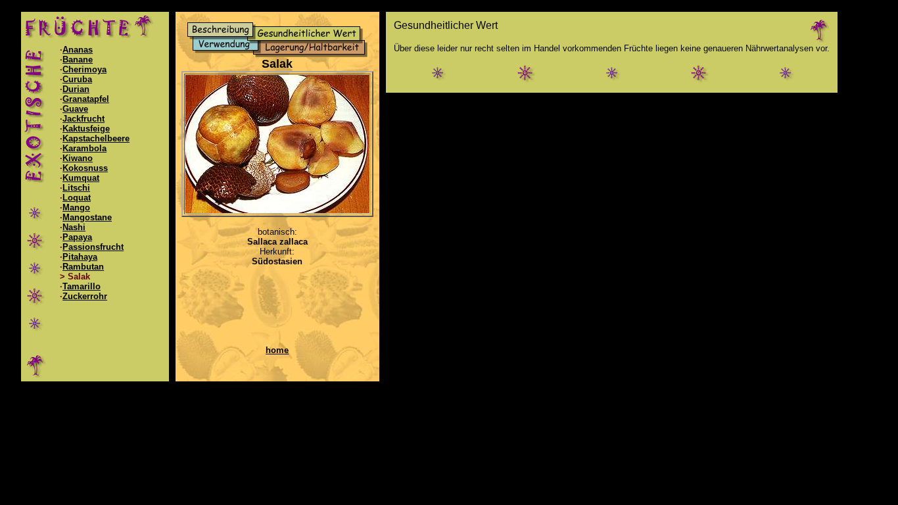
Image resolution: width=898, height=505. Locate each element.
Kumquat (80, 178)
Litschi (76, 188)
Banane (77, 59)
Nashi (73, 227)
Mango (76, 207)
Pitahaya (79, 257)
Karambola (84, 148)
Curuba (77, 79)
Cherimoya (84, 69)
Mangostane (87, 217)
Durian (75, 89)
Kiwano (77, 158)
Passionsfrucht (93, 247)
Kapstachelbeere (96, 138)
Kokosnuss (85, 168)
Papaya (77, 237)
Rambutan (83, 267)
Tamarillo (81, 286)
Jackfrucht (83, 119)
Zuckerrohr (84, 296)
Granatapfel (85, 99)
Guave (75, 109)
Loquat (76, 198)
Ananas (77, 50)
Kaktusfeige (86, 128)
